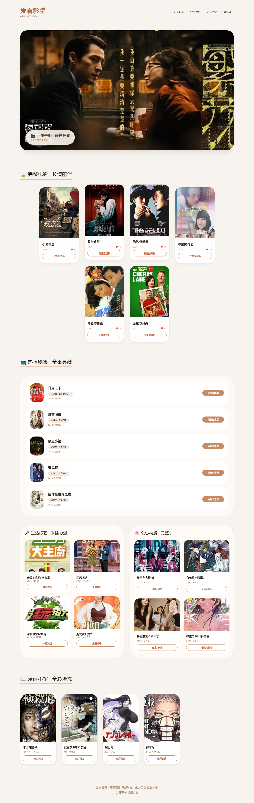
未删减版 (47, 587)
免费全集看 (213, 393)
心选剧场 (179, 12)
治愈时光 (212, 12)
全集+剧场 (157, 589)
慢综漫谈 (228, 12)
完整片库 (195, 12)
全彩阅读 (38, 758)
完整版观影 (59, 256)
